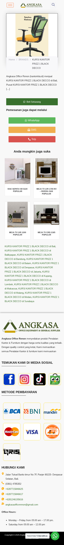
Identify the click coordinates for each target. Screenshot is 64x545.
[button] (53, 5)
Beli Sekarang (34, 101)
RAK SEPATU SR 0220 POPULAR (17, 190)
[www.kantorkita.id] (31, 5)
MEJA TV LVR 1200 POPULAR (17, 233)
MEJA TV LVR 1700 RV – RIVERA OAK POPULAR (47, 191)
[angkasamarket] (55, 379)
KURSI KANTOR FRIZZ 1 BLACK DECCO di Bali (30, 246)
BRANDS (23, 59)
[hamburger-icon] (10, 5)
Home (12, 59)
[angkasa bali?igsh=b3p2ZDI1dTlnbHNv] (24, 379)
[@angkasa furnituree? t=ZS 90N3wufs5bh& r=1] (40, 379)
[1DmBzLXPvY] (9, 379)
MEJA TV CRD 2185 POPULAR (46, 233)
